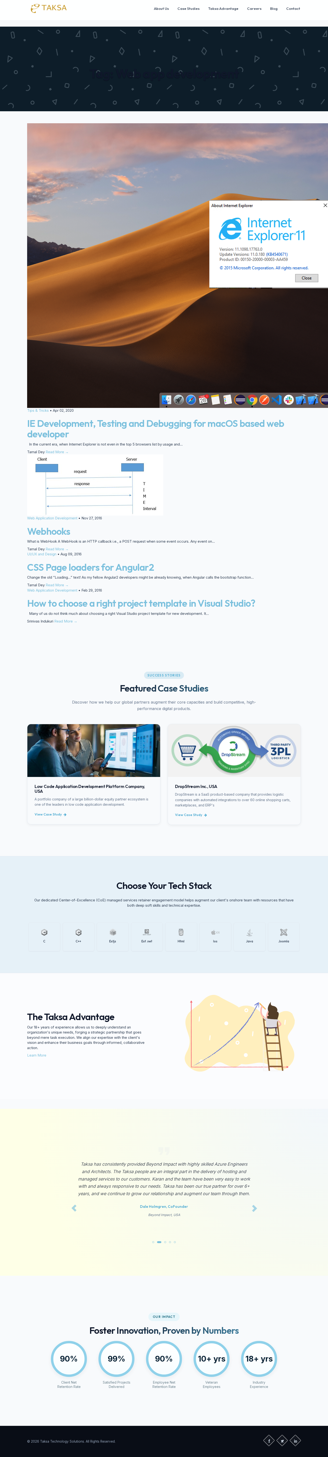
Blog (274, 8)
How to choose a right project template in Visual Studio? (141, 603)
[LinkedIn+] (295, 1440)
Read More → (57, 452)
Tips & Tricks (38, 410)
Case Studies (188, 8)
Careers (254, 8)
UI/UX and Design (41, 554)
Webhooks (48, 531)
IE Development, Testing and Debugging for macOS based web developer (155, 428)
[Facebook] (269, 1440)
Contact (293, 8)
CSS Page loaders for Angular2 (90, 567)
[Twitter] (282, 1440)
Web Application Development (52, 518)
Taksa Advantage (223, 8)
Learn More (36, 1055)
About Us (161, 8)
